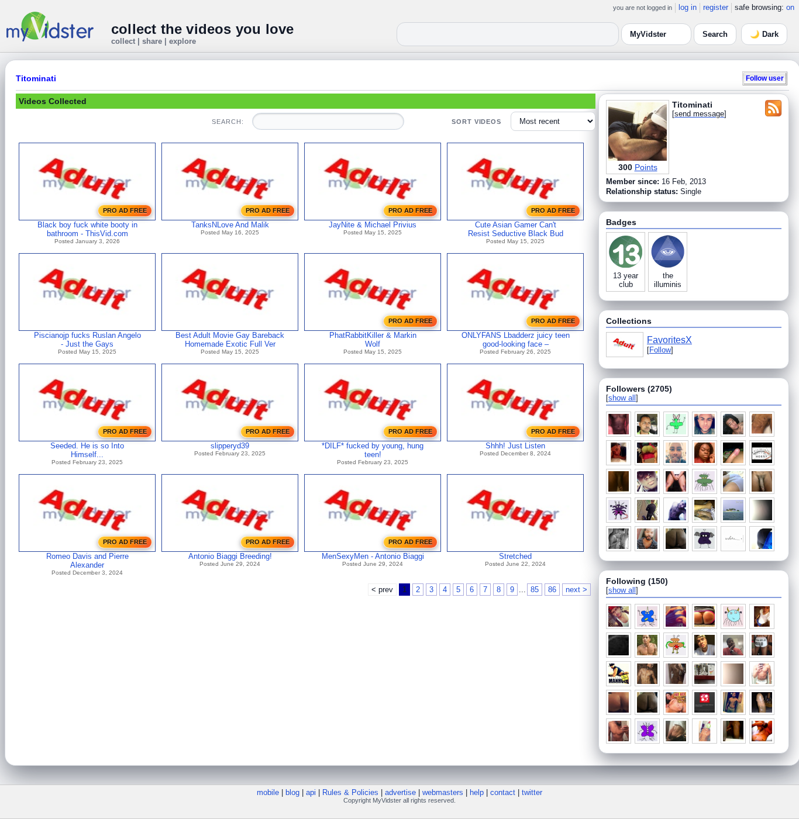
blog (292, 792)
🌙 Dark (764, 34)
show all (622, 397)
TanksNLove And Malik (230, 224)
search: (227, 121)
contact (502, 792)
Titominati (36, 78)
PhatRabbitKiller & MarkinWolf (372, 339)
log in (688, 7)
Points (646, 167)
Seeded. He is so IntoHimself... (87, 450)
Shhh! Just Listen (515, 445)
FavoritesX (669, 340)
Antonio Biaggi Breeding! (230, 556)
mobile (268, 792)
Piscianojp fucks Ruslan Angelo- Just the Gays (87, 339)
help (477, 792)
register (715, 7)
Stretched (515, 556)
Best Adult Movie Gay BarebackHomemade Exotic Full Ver (229, 339)
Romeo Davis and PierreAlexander (87, 560)
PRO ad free (125, 210)
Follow (660, 349)
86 (552, 589)
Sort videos (476, 121)
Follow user (765, 78)
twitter (532, 792)
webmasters (442, 792)
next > (576, 589)
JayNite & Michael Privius (372, 224)
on (790, 7)
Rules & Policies (350, 792)
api (311, 792)
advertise (400, 792)
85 (535, 589)
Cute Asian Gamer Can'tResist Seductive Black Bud (515, 229)
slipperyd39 (230, 445)
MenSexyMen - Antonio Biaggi (373, 556)
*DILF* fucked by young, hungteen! (372, 450)
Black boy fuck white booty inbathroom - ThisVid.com (87, 229)
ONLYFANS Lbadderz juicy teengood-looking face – (516, 339)
